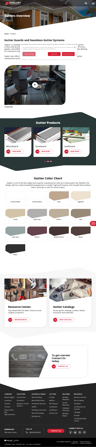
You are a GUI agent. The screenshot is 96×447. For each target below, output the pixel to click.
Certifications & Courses (79, 408)
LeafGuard (53, 410)
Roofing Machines (65, 398)
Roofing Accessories (39, 410)
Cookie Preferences (86, 443)
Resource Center (80, 397)
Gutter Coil (53, 413)
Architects (20, 400)
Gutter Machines (65, 404)
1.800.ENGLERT (35, 432)
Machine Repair (65, 414)
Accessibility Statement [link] (64, 442)
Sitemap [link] (75, 442)
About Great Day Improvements (9, 412)
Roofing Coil (36, 416)
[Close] (75, 47)
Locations (7, 400)
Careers (7, 404)
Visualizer (77, 404)
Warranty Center (10, 432)
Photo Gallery (79, 400)
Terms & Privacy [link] (85, 442)
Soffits (34, 407)
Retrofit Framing (38, 413)
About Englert (9, 397)
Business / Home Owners (23, 405)
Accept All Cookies (68, 54)
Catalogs (77, 412)
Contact (7, 407)
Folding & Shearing (65, 409)
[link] (15, 152)
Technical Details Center (80, 420)
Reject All (54, 54)
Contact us (57, 431)
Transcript (8, 107)
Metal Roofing (37, 397)
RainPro (52, 400)
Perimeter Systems (39, 404)
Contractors (21, 397)
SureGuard (53, 407)
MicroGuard (53, 404)
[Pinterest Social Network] (84, 433)
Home (6, 34)
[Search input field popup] (86, 4)
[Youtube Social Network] (75, 433)
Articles (77, 415)
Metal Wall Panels (38, 400)
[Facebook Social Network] (70, 433)
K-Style (51, 397)
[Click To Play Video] (35, 85)
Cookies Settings (29, 54)
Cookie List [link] (74, 443)
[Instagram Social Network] (80, 433)
